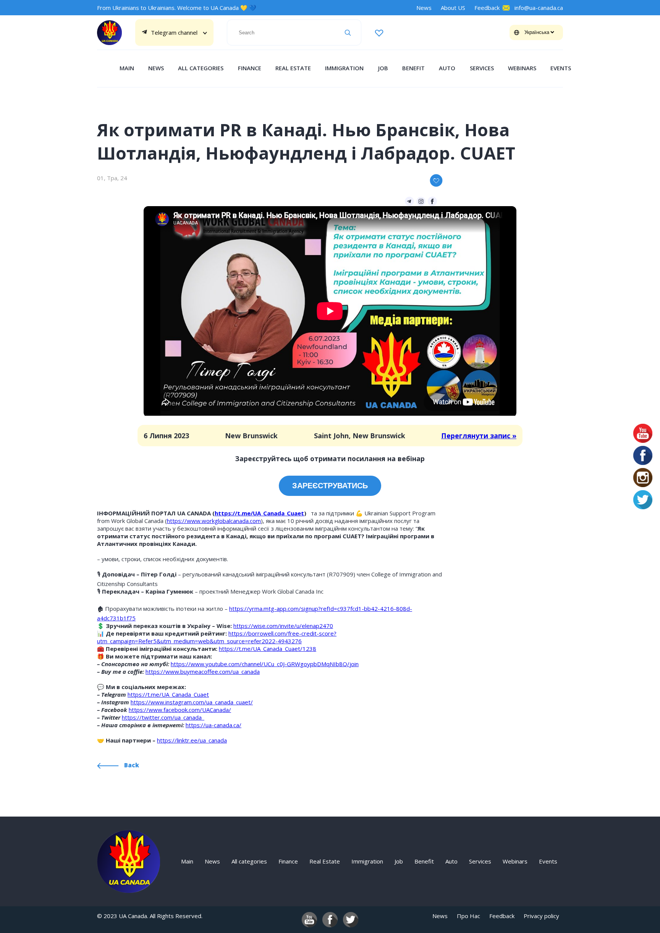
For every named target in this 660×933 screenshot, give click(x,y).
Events (560, 68)
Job (383, 68)
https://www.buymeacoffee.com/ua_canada (203, 671)
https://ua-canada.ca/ (213, 725)
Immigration (344, 68)
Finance (249, 68)
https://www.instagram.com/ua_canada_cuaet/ (192, 702)
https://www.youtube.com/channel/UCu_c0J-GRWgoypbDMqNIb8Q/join (265, 664)
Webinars (522, 68)
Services (482, 68)
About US (453, 7)
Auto (447, 68)
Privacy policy (541, 916)
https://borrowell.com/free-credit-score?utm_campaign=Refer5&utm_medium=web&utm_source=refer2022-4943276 (216, 637)
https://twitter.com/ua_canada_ (163, 717)
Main (127, 68)
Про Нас (468, 916)
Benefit (413, 68)
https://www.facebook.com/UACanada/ (180, 709)
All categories (200, 68)
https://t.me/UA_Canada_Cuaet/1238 (267, 648)
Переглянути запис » (478, 435)
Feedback (487, 7)
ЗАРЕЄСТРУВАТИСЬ (330, 485)
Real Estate (293, 68)
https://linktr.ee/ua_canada (192, 740)
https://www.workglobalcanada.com (214, 521)
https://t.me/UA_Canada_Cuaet (259, 513)
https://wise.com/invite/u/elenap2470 (283, 626)
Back (131, 765)
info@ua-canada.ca (538, 7)
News (424, 7)
